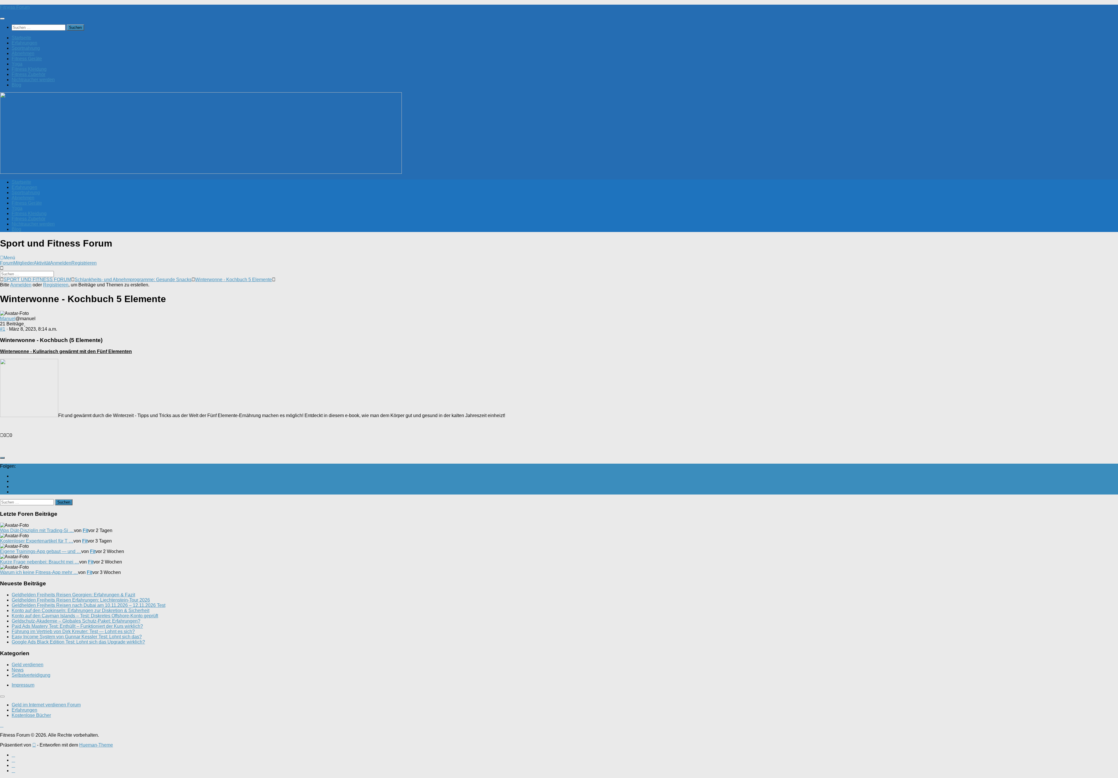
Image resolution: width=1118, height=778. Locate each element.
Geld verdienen (27, 664)
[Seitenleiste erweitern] (2, 458)
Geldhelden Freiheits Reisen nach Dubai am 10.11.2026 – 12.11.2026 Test (88, 605)
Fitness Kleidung (29, 69)
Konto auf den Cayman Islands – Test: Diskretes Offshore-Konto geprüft (85, 615)
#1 (2, 329)
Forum (6, 262)
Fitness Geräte (27, 58)
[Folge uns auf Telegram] (13, 491)
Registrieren (84, 262)
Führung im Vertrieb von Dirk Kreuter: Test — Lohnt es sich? (73, 631)
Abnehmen (23, 53)
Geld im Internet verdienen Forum (46, 704)
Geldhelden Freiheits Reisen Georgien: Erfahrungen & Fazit (73, 594)
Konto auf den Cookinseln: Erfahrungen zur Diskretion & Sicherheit (80, 610)
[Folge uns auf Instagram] (13, 486)
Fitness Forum (15, 7)
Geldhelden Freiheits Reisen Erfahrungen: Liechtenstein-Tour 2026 (81, 600)
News (18, 669)
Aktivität (42, 262)
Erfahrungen (24, 42)
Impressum (23, 685)
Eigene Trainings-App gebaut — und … (40, 551)
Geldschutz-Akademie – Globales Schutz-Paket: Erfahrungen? (76, 620)
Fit (85, 530)
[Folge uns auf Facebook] (13, 481)
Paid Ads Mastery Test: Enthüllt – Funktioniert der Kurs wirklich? (77, 626)
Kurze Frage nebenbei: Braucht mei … (39, 561)
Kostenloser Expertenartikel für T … (36, 540)
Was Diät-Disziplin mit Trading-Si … (37, 530)
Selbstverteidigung (31, 675)
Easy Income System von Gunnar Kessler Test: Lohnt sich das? (77, 636)
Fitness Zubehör (28, 74)
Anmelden (60, 262)
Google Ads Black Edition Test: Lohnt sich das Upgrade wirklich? (78, 641)
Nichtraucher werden (33, 79)
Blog (16, 84)
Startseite (21, 37)
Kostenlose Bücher (31, 715)
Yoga (17, 63)
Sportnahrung (26, 48)
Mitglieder (23, 262)
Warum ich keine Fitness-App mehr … (39, 572)
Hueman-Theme (96, 744)
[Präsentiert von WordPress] (34, 744)
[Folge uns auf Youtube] (13, 476)
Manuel (7, 318)
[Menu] (2, 19)
